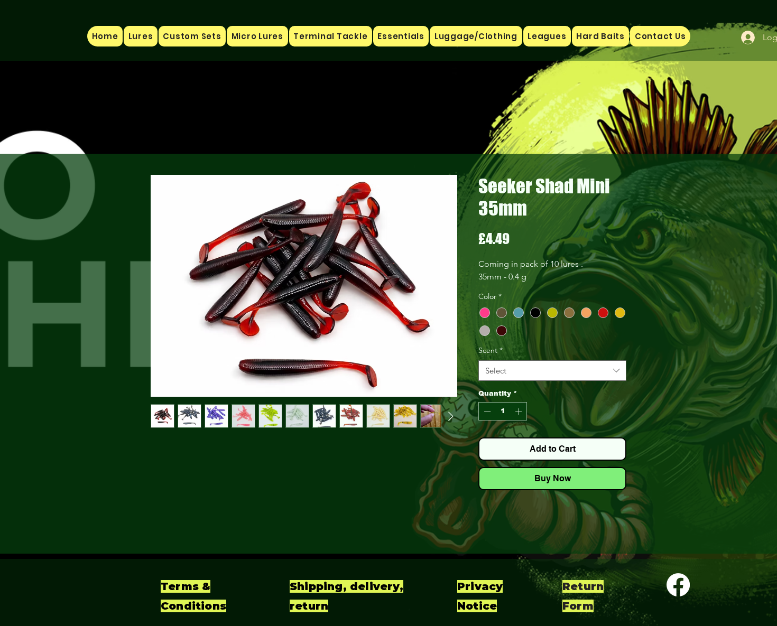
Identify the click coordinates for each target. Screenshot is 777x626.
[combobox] (552, 370)
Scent (490, 350)
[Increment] (519, 412)
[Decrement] (486, 412)
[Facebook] (678, 584)
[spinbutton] (503, 412)
